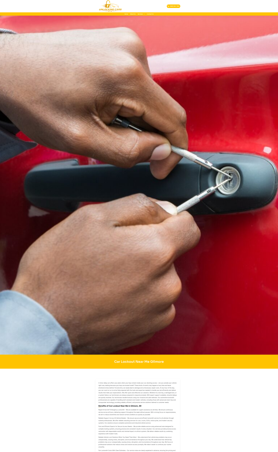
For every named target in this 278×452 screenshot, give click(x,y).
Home (126, 14)
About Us (133, 14)
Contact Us (150, 14)
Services (140, 14)
